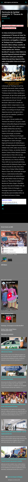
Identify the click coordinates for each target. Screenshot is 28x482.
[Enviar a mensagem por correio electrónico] (3, 205)
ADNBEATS (4, 254)
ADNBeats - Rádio (12, 254)
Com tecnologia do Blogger (14, 477)
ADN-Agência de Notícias (11, 2)
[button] (3, 21)
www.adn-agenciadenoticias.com (10, 203)
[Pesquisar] (26, 2)
